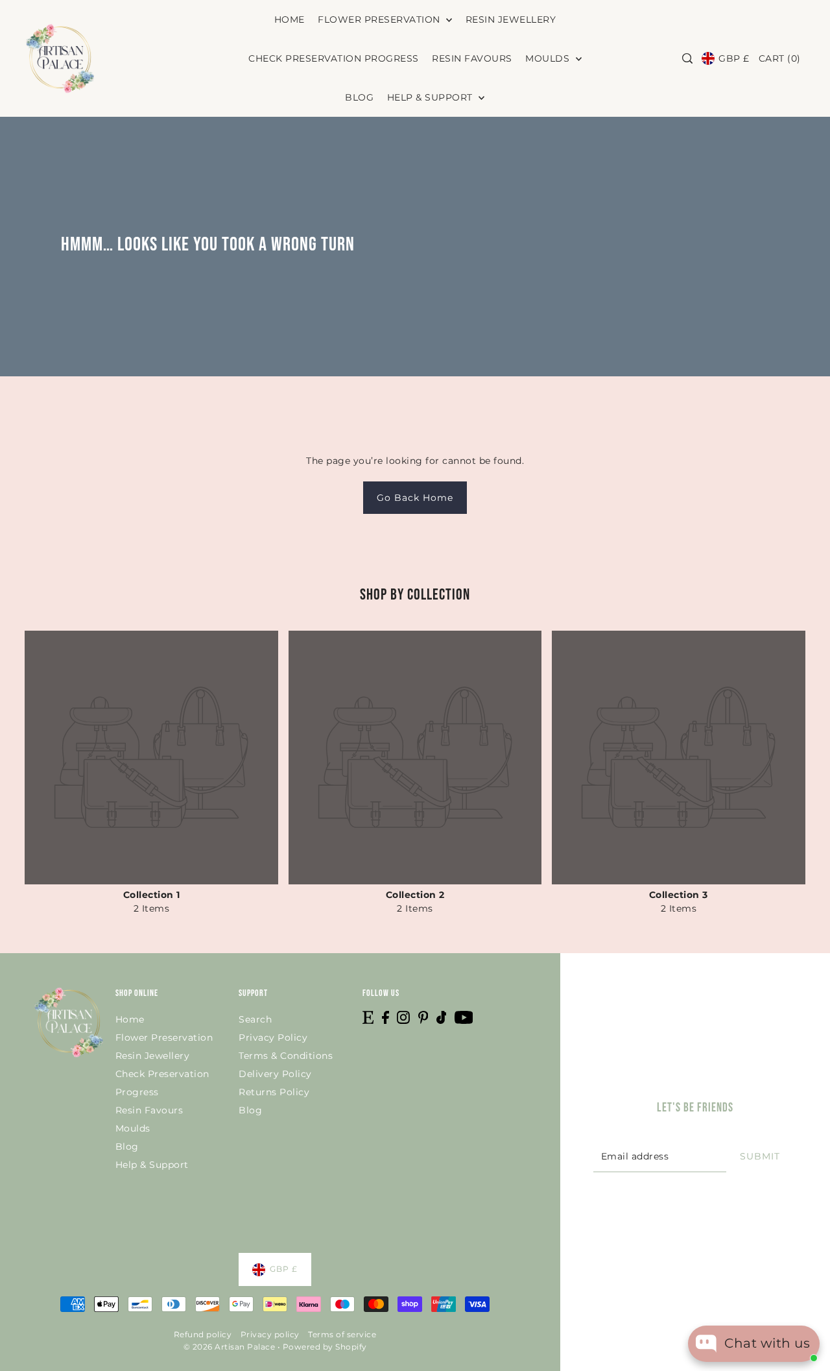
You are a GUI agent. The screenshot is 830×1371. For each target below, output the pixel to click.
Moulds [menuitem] (549, 58)
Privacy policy (270, 1334)
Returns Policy (274, 1092)
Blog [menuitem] (359, 97)
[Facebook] (385, 1017)
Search (255, 1019)
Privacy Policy (273, 1037)
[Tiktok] (441, 1017)
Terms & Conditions (286, 1056)
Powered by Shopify (325, 1347)
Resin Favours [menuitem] (472, 58)
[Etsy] (368, 1017)
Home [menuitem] (289, 19)
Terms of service (342, 1334)
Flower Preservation (164, 1037)
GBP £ (734, 58)
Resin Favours (149, 1110)
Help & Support (152, 1165)
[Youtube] (464, 1017)
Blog (127, 1146)
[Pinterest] (423, 1017)
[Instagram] (403, 1017)
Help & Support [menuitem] (431, 97)
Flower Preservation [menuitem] (380, 19)
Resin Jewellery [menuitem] (511, 19)
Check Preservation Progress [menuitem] (333, 58)
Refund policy (203, 1334)
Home (130, 1019)
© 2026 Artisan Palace (230, 1347)
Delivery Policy (275, 1074)
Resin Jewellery (152, 1056)
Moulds (132, 1128)
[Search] (687, 58)
